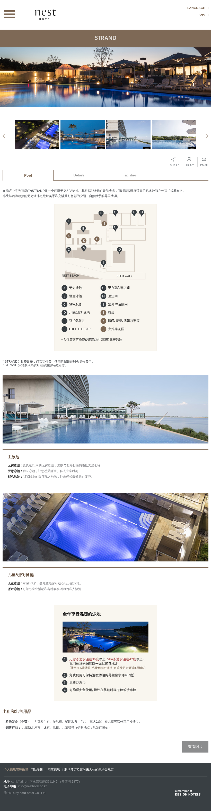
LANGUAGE (196, 8)
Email (204, 165)
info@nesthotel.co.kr (32, 786)
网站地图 (37, 769)
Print (190, 165)
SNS (202, 15)
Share (174, 165)
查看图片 (195, 747)
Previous (4, 135)
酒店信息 (54, 769)
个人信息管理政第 (16, 769)
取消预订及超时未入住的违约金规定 (89, 769)
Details (78, 175)
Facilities (129, 175)
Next (207, 135)
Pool (28, 175)
